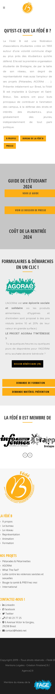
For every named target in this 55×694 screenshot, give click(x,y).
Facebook (9, 609)
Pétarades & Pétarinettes (16, 561)
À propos (11, 138)
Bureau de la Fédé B (33, 138)
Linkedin (9, 605)
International (9, 586)
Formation (8, 543)
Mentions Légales (14, 665)
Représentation (11, 534)
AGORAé (7, 565)
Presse (9, 145)
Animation (8, 538)
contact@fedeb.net (15, 630)
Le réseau (7, 530)
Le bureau (7, 526)
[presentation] (25, 456)
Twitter (9, 613)
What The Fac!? (10, 570)
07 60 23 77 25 (13, 618)
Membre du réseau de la (17, 682)
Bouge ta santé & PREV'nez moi (19, 582)
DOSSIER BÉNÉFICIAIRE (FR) (27, 363)
